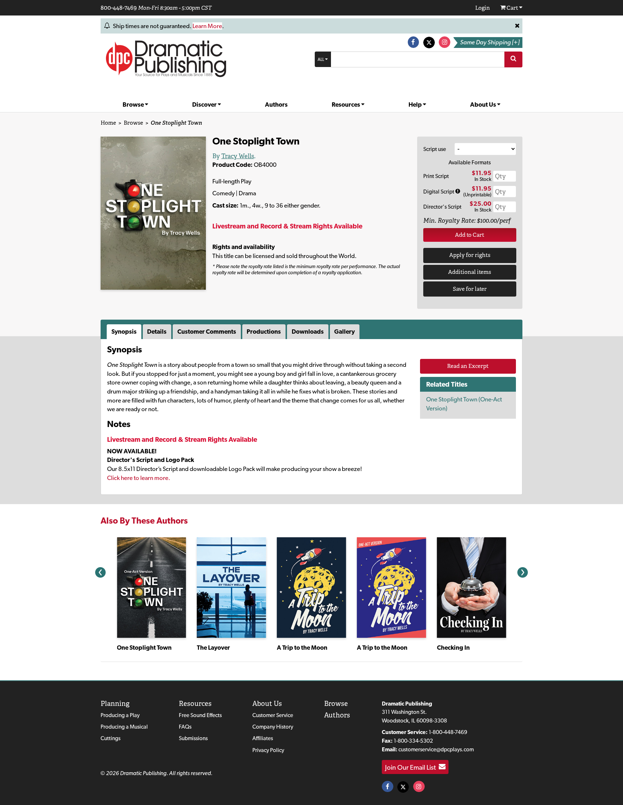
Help (415, 104)
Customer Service (272, 715)
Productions (264, 331)
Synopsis (124, 331)
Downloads (308, 331)
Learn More (207, 26)
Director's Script (442, 206)
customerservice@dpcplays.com (436, 749)
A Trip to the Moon (302, 647)
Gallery (344, 331)
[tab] (125, 331)
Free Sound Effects (200, 715)
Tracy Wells (237, 156)
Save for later (470, 289)
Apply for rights (469, 255)
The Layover (213, 647)
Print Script (436, 176)
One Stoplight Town (144, 647)
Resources (346, 104)
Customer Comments (206, 331)
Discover (205, 104)
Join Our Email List (412, 767)
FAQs (185, 726)
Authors (276, 104)
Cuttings (110, 738)
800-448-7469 (119, 8)
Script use (434, 149)
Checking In (453, 647)
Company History (272, 726)
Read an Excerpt (468, 366)
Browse (134, 104)
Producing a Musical (124, 726)
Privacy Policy (268, 750)
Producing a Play (120, 715)
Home (108, 122)
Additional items (469, 272)
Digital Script (439, 191)
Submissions (193, 738)
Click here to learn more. (138, 477)
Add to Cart (469, 235)
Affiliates (262, 738)
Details (157, 331)
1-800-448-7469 (448, 732)
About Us (483, 104)
